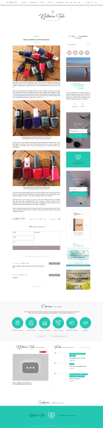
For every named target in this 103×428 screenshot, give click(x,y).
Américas (84, 374)
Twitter (40, 219)
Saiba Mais (75, 106)
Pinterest (90, 2)
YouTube (88, 2)
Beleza (42, 2)
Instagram (86, 2)
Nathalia (15, 274)
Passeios (85, 330)
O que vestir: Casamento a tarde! (77, 366)
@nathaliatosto (58, 403)
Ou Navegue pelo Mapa (78, 194)
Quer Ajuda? (42, 336)
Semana (85, 347)
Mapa (70, 2)
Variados (81, 376)
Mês (89, 347)
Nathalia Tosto (20, 219)
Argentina (73, 376)
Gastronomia (59, 2)
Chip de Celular (58, 330)
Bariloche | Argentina (74, 378)
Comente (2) (54, 219)
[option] (78, 227)
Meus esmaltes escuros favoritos (36, 40)
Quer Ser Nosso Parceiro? (59, 336)
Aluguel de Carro (44, 330)
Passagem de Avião (71, 330)
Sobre (67, 2)
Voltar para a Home (36, 286)
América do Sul (74, 374)
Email (45, 219)
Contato (78, 2)
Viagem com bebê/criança (77, 353)
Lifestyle (50, 2)
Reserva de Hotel (17, 330)
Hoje (80, 347)
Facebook (92, 2)
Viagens (72, 355)
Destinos (24, 2)
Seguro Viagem (31, 330)
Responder (54, 263)
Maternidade (33, 2)
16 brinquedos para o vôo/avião (77, 358)
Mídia (74, 2)
